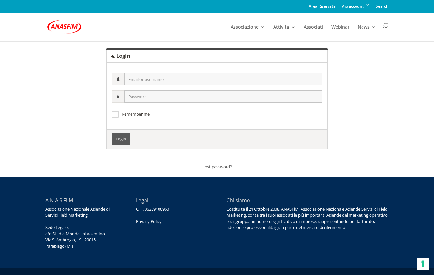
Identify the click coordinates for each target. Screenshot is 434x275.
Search (382, 6)
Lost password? (217, 167)
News (364, 27)
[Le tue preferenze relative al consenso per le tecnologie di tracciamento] (423, 264)
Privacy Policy (149, 221)
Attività (281, 27)
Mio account (352, 6)
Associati (313, 27)
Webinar (340, 27)
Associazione (245, 27)
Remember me (136, 114)
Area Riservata (322, 6)
